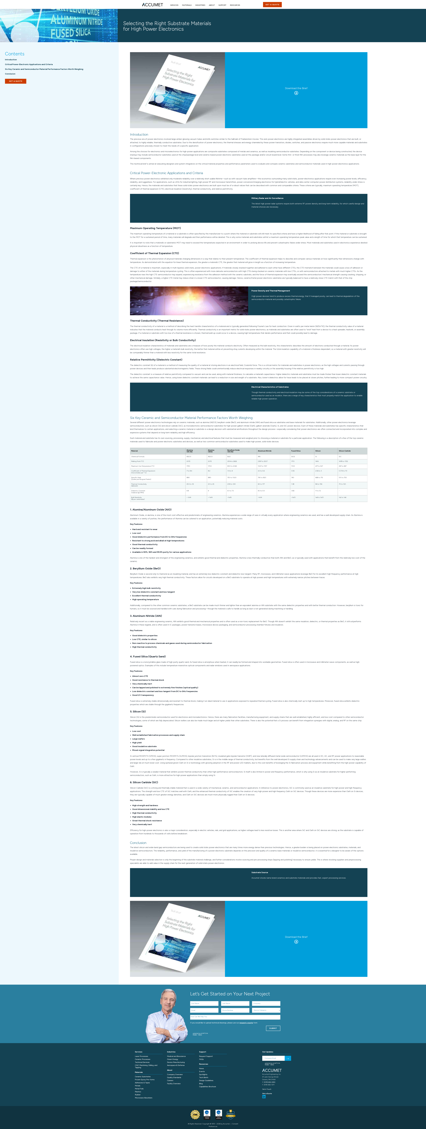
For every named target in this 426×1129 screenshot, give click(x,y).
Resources (235, 5)
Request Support (206, 1056)
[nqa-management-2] (219, 1115)
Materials (187, 5)
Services (174, 5)
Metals (137, 1086)
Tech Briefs (203, 1077)
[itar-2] (195, 1115)
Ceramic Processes (142, 1059)
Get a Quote (272, 5)
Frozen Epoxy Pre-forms (145, 1080)
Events (202, 1071)
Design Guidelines (206, 1080)
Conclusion (10, 74)
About (212, 5)
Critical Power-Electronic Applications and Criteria (29, 64)
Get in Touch (266, 1089)
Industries (200, 5)
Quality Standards (174, 1077)
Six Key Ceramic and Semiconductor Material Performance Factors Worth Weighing (44, 69)
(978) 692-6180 (269, 1082)
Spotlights (203, 1074)
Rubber (138, 1095)
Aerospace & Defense (176, 1065)
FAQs (201, 1059)
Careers (170, 1080)
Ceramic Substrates (143, 1077)
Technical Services (142, 1062)
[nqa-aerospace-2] (207, 1115)
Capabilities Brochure (207, 1087)
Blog (201, 1084)
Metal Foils (139, 1089)
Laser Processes (141, 1056)
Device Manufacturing (176, 1062)
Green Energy (172, 1059)
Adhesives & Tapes (142, 1083)
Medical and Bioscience (176, 1056)
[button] (264, 1096)
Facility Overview (174, 1084)
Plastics (138, 1092)
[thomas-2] (231, 1115)
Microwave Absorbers (143, 1098)
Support (223, 5)
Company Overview (175, 1074)
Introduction (11, 59)
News (201, 1068)
